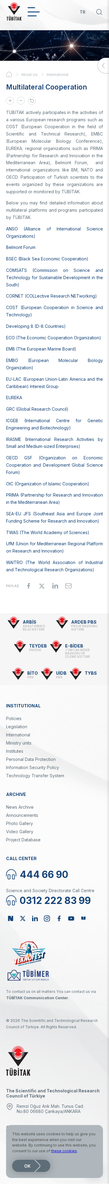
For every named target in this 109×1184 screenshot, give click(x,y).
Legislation (16, 726)
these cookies (64, 1151)
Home (13, 74)
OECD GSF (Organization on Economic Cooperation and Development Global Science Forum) (54, 465)
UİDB (61, 673)
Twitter (22, 918)
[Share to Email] (68, 585)
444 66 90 (44, 874)
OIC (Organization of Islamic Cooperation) (47, 483)
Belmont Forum (20, 247)
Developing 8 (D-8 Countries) (36, 326)
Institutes (14, 751)
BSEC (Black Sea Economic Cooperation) (47, 258)
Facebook (59, 918)
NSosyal (10, 918)
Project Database (23, 839)
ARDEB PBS (84, 622)
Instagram (46, 918)
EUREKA (14, 397)
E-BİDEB (74, 645)
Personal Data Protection (31, 759)
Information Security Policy (32, 767)
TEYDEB (38, 645)
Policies (13, 718)
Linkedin (34, 918)
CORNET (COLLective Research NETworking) (51, 295)
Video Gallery (19, 831)
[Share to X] (41, 585)
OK (27, 1166)
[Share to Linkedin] (55, 585)
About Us (29, 74)
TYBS (91, 673)
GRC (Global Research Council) (37, 409)
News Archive (20, 807)
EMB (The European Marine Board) (41, 348)
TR (82, 12)
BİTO (32, 673)
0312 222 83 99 (55, 900)
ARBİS (29, 622)
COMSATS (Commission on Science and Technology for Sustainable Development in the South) (54, 277)
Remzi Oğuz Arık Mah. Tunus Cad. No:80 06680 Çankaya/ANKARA (50, 1109)
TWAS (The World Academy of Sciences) (47, 532)
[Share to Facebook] (28, 585)
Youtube (71, 918)
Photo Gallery (19, 823)
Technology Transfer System (35, 775)
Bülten (83, 918)
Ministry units (18, 742)
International (57, 74)
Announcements (22, 815)
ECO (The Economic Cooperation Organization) (53, 337)
